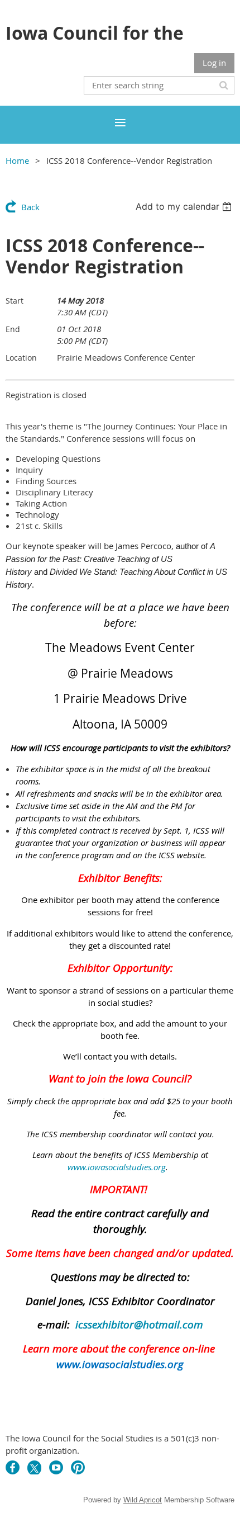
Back (30, 206)
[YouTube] (56, 1467)
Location (21, 357)
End (13, 329)
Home (17, 160)
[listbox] (185, 206)
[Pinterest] (78, 1467)
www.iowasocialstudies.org (117, 1166)
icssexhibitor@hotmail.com (139, 1324)
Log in (214, 62)
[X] (34, 1467)
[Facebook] (13, 1467)
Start (14, 300)
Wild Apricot (142, 1500)
